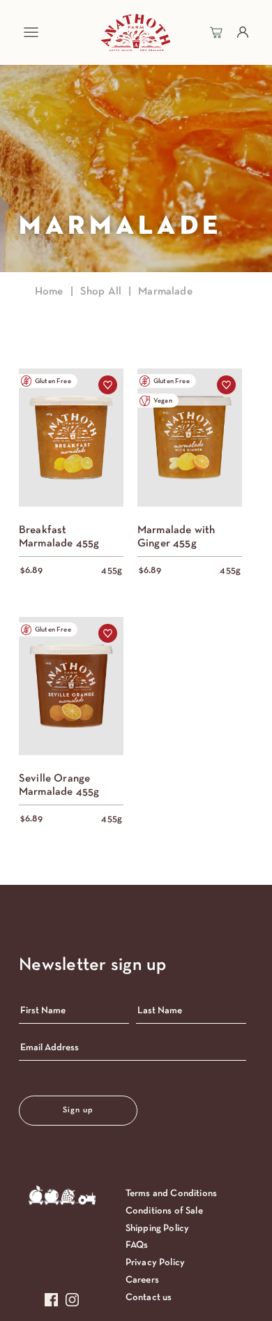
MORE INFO (71, 457)
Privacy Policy (155, 1262)
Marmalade (165, 292)
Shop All (100, 292)
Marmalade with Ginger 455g (176, 536)
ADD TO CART (71, 417)
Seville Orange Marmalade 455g (59, 785)
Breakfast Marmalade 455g (59, 536)
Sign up (78, 1110)
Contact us (149, 1297)
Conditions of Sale (164, 1211)
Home (49, 292)
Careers (142, 1280)
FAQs (137, 1245)
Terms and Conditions (171, 1193)
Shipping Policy (157, 1228)
